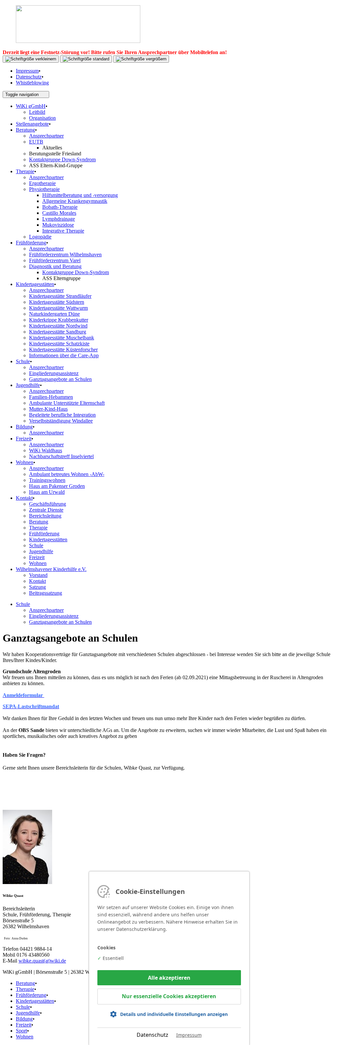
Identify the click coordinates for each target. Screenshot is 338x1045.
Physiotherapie (44, 189)
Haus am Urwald (47, 492)
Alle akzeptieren (169, 977)
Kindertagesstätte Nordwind (58, 326)
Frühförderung (31, 242)
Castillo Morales (59, 213)
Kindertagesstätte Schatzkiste (59, 343)
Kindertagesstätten (35, 284)
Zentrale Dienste (46, 510)
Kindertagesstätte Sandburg (57, 331)
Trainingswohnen (47, 480)
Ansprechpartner (46, 136)
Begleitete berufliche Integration (62, 415)
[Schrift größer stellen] (141, 59)
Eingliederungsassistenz (54, 373)
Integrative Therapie (63, 231)
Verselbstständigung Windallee (61, 421)
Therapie (25, 171)
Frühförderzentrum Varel (55, 260)
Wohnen (24, 462)
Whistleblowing (32, 82)
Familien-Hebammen (51, 397)
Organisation (42, 118)
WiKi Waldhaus (45, 450)
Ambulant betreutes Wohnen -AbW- (66, 474)
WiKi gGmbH (31, 106)
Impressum (27, 71)
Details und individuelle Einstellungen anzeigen (174, 1014)
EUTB (36, 141)
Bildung (24, 426)
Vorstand (38, 575)
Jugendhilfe (28, 385)
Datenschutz (29, 76)
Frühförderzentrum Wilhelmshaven (65, 254)
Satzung (37, 587)
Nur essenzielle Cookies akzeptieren (169, 996)
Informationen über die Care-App (64, 355)
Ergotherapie (42, 183)
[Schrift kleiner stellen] (31, 59)
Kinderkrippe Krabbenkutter (58, 320)
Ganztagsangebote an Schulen (60, 379)
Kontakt (24, 498)
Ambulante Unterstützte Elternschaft (67, 403)
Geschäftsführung (47, 504)
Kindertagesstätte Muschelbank (61, 337)
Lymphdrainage (58, 219)
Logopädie (40, 236)
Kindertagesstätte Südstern (56, 302)
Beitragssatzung (45, 593)
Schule (23, 361)
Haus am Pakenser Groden (57, 486)
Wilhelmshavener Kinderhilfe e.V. (51, 569)
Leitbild (37, 112)
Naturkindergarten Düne (54, 314)
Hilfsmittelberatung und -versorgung (80, 195)
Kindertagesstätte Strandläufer (60, 296)
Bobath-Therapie (60, 207)
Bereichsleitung (45, 516)
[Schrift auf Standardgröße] (86, 59)
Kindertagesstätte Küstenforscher (63, 349)
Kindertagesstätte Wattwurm (58, 308)
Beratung (25, 130)
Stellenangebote (32, 124)
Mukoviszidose (58, 225)
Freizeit (23, 438)
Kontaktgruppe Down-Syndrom (62, 159)
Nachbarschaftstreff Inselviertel (61, 456)
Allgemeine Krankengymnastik (74, 201)
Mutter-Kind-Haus (48, 409)
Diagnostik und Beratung (55, 266)
